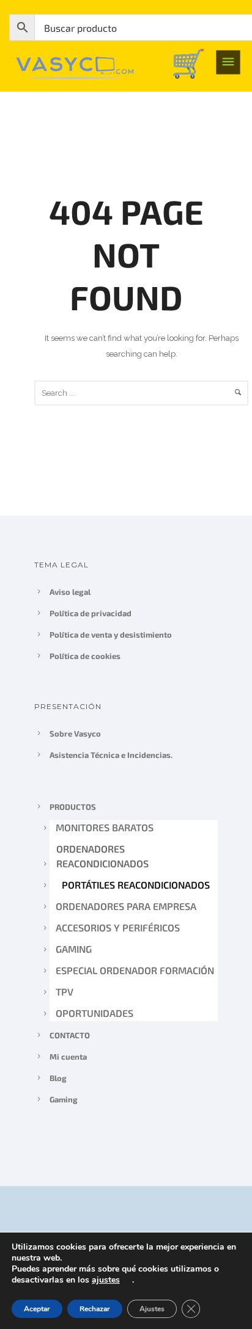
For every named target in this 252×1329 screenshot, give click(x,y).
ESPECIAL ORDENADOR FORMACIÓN (135, 970)
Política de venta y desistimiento (111, 634)
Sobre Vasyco (75, 733)
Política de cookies (85, 656)
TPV (64, 991)
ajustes (106, 1280)
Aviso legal (70, 592)
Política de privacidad (91, 613)
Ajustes (152, 1309)
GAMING (74, 949)
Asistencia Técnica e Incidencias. (111, 755)
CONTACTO (70, 1035)
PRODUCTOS (73, 807)
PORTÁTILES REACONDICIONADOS (135, 884)
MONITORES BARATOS (105, 827)
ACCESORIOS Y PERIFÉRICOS (118, 927)
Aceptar (37, 1309)
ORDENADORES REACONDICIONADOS (102, 856)
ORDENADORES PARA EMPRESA (126, 906)
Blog (58, 1078)
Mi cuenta (68, 1056)
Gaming (64, 1099)
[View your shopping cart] (188, 62)
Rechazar (95, 1309)
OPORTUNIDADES (94, 1013)
